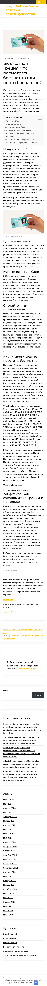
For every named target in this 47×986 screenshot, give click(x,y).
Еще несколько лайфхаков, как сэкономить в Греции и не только (21, 141)
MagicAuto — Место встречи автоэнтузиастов (22, 10)
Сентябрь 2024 (10, 868)
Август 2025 (9, 825)
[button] (38, 118)
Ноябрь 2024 (9, 859)
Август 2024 (9, 872)
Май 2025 (8, 838)
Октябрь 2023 (10, 889)
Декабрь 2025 (10, 817)
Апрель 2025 (9, 842)
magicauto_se (23, 58)
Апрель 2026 (9, 808)
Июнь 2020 (8, 906)
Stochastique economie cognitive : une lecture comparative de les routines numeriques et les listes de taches (21, 740)
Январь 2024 (9, 881)
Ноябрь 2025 (9, 821)
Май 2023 (8, 898)
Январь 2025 (9, 851)
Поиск (6, 691)
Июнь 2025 (8, 834)
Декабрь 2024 (10, 855)
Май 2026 (8, 804)
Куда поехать (16, 612)
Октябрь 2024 (10, 863)
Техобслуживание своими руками (19, 955)
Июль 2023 (8, 893)
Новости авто (10, 942)
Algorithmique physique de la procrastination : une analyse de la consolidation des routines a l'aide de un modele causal (21, 752)
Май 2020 (8, 910)
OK (36, 983)
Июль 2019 (8, 915)
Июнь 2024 (8, 876)
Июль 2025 (8, 829)
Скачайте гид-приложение (18, 130)
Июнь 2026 (8, 799)
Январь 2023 (9, 902)
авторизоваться (27, 669)
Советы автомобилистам (15, 951)
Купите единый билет (16, 127)
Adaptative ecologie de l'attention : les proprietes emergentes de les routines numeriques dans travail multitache (21, 764)
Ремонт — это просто (13, 947)
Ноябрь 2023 (9, 885)
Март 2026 (8, 812)
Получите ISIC (12, 121)
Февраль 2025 (10, 846)
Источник (8, 599)
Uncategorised (10, 934)
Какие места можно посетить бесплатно (20, 135)
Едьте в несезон (13, 124)
